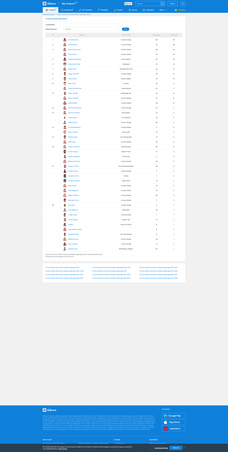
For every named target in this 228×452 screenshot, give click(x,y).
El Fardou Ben (73, 40)
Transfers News (119, 443)
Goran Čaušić (73, 220)
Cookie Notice (62, 449)
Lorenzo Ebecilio (74, 181)
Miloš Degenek (73, 190)
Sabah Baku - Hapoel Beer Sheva (54, 443)
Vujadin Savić (73, 249)
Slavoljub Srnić (73, 200)
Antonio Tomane (74, 113)
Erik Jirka (71, 205)
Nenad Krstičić (73, 234)
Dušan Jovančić (74, 147)
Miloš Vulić (72, 83)
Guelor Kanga (73, 151)
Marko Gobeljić (73, 98)
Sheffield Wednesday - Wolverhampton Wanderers (93, 443)
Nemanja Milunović (74, 108)
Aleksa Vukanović (74, 49)
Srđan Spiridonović (75, 88)
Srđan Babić (72, 117)
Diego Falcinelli (73, 74)
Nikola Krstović (73, 239)
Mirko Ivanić (72, 54)
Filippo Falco (72, 215)
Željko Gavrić (72, 122)
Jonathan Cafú (73, 176)
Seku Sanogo (72, 244)
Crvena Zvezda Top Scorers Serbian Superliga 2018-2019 (158, 274)
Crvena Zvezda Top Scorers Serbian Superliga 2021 (62, 267)
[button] (163, 10)
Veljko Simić (72, 69)
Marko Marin (72, 79)
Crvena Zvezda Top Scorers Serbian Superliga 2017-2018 (158, 278)
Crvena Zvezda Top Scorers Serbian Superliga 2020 (109, 271)
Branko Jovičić (73, 166)
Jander (70, 224)
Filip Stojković (73, 210)
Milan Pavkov (72, 45)
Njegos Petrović (73, 195)
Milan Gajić (72, 142)
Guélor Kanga (73, 171)
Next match (47, 440)
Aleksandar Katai (74, 64)
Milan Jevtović (73, 132)
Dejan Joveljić (73, 93)
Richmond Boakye (74, 59)
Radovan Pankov (74, 161)
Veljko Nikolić (72, 103)
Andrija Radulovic (74, 127)
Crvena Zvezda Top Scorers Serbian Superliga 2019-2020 (158, 271)
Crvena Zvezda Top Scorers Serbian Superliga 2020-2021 (111, 267)
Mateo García (72, 137)
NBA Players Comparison (158, 443)
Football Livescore (48, 14)
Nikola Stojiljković (74, 156)
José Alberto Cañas (75, 229)
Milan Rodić (72, 186)
